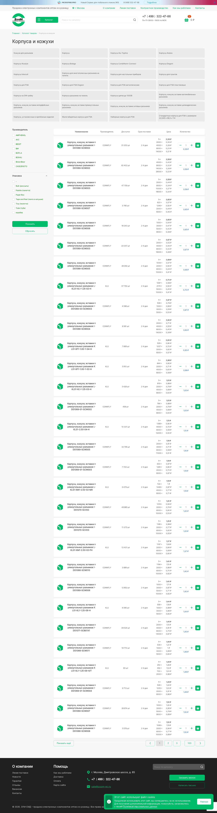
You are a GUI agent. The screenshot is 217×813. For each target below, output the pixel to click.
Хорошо (204, 801)
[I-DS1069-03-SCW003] (60, 306)
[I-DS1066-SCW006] (60, 226)
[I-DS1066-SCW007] (60, 206)
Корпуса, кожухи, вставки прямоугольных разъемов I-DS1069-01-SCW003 (81, 467)
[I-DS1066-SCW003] (60, 185)
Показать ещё (64, 743)
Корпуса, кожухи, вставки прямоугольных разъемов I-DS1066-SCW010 (81, 567)
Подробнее (152, 2)
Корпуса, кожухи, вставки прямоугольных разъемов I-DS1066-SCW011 (81, 648)
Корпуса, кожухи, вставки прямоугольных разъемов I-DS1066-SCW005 (81, 266)
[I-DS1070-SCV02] (60, 507)
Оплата (57, 781)
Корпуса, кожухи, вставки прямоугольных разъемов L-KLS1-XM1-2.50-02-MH (81, 487)
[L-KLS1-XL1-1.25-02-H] (60, 286)
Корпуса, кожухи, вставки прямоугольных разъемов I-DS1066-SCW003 (81, 185)
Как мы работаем (182, 8)
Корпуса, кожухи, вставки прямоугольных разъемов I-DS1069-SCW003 (81, 245)
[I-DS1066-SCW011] (60, 648)
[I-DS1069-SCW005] (60, 447)
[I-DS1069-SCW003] (60, 246)
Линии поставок (128, 8)
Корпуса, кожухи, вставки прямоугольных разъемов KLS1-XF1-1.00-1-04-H (81, 346)
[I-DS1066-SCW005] (60, 266)
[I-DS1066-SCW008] (60, 728)
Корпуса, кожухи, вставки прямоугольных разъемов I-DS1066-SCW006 (81, 225)
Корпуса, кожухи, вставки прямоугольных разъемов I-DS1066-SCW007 (81, 205)
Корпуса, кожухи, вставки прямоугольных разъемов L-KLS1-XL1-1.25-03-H (81, 386)
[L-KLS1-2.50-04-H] (60, 427)
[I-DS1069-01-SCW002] (60, 406)
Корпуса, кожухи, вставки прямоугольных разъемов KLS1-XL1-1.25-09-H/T (81, 668)
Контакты (200, 8)
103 (189, 743)
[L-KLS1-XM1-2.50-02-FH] (60, 547)
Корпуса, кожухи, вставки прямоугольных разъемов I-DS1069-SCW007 (81, 708)
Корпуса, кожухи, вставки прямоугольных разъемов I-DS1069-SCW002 (81, 165)
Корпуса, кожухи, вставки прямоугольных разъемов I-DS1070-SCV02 (81, 507)
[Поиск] (135, 20)
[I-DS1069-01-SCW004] (60, 688)
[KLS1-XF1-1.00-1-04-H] (60, 346)
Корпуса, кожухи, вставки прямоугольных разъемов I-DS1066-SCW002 (81, 145)
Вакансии (17, 789)
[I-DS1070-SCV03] (60, 527)
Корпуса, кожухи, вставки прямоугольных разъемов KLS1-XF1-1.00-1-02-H (81, 366)
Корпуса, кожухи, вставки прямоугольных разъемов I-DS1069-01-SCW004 (81, 688)
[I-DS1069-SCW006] (60, 587)
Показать (30, 224)
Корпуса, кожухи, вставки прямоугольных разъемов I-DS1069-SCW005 (81, 447)
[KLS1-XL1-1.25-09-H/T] (60, 668)
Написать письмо (187, 785)
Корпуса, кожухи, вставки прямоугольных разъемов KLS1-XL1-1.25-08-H (81, 607)
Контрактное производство (154, 8)
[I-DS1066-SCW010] (60, 567)
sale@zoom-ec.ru (101, 786)
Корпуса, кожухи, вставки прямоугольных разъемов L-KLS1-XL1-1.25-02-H (81, 286)
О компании (109, 8)
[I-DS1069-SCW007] (60, 708)
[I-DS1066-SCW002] (60, 145)
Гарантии (16, 781)
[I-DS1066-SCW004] (60, 326)
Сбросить (30, 231)
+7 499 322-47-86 (156, 16)
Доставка (58, 776)
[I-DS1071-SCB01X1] (60, 628)
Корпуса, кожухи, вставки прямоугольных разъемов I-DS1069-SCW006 (81, 587)
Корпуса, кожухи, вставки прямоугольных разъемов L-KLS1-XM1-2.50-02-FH (81, 547)
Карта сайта (60, 785)
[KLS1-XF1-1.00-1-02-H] (60, 366)
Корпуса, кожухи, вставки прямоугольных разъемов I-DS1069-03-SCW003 (81, 306)
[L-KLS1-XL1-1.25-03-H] (60, 386)
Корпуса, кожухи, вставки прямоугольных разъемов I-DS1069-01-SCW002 (81, 406)
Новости (16, 776)
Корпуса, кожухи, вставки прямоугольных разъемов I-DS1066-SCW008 (81, 728)
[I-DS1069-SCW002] (60, 165)
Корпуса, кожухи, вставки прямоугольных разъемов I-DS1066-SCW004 (81, 326)
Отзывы (16, 785)
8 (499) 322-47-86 (131, 2)
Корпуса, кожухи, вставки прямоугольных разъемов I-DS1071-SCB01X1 (81, 627)
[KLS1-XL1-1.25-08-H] (60, 608)
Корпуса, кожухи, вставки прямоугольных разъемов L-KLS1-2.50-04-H (81, 426)
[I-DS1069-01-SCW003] (60, 467)
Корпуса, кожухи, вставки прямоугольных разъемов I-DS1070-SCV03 (81, 527)
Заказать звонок (187, 777)
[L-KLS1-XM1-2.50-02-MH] (60, 487)
